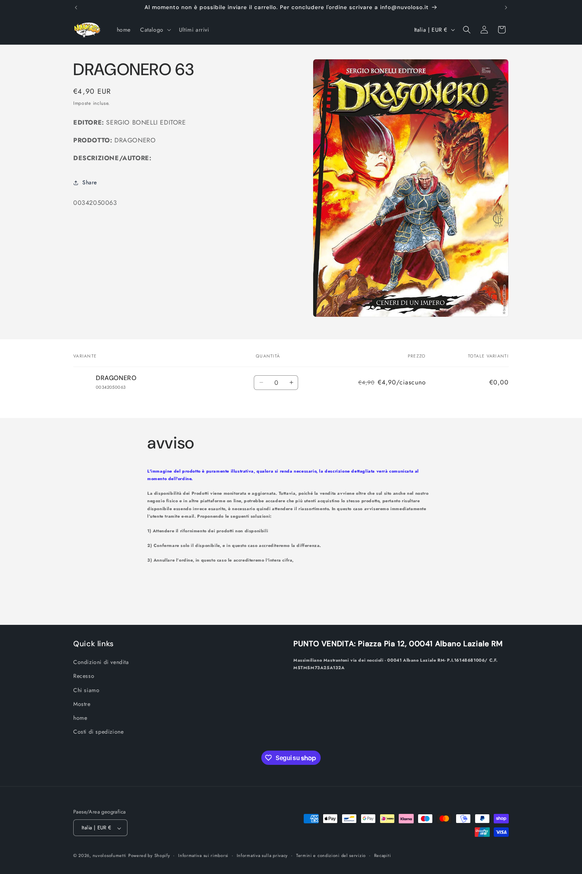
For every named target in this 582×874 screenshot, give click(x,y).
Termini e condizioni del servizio (331, 856)
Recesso (83, 676)
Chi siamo (86, 690)
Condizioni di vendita (101, 662)
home (80, 718)
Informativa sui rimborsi (203, 856)
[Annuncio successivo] (506, 7)
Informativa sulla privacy (262, 856)
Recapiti (382, 856)
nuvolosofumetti (110, 856)
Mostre (82, 704)
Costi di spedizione (98, 732)
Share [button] (89, 183)
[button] (154, 29)
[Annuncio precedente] (76, 7)
